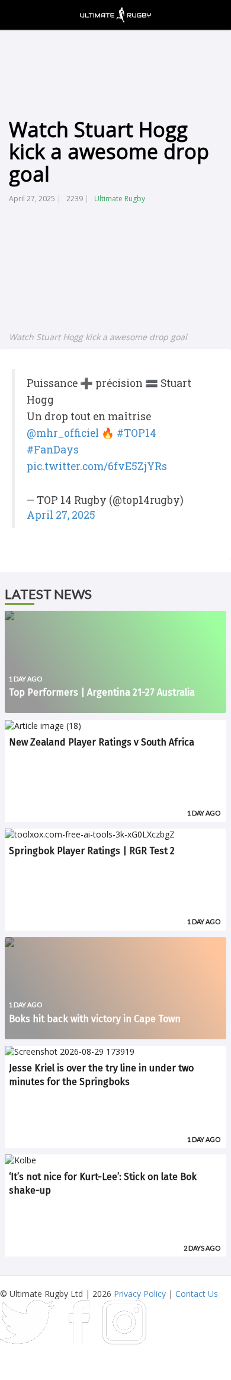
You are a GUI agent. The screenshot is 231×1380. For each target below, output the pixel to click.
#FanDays (53, 449)
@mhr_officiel (63, 433)
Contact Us (196, 1293)
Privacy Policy (140, 1293)
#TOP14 (136, 433)
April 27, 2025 (61, 515)
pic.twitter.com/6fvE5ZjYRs (97, 466)
